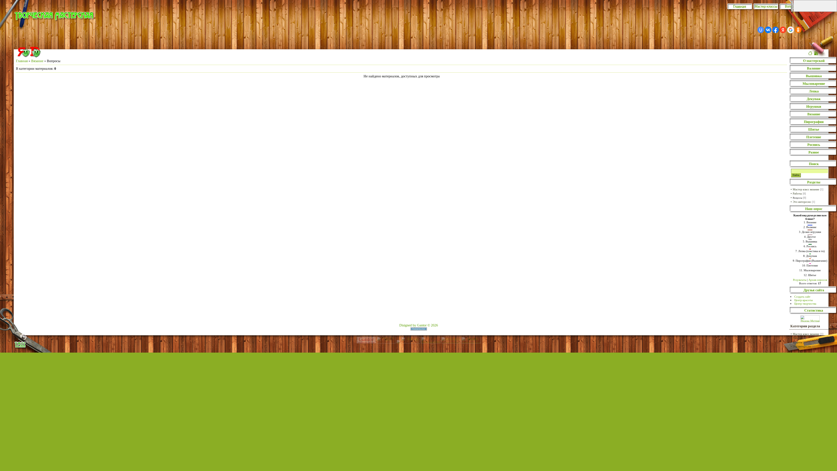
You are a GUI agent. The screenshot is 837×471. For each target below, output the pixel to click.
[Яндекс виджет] (23, 56)
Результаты (799, 280)
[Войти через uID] (760, 30)
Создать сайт (802, 296)
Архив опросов (817, 280)
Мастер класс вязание (806, 189)
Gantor (422, 325)
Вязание (37, 61)
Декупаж (814, 99)
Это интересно (802, 201)
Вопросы (797, 197)
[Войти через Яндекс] (783, 30)
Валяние (813, 68)
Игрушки (813, 106)
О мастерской (814, 61)
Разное (813, 152)
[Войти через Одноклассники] (798, 30)
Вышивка (814, 76)
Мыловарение (814, 83)
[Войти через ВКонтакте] (768, 30)
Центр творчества (805, 303)
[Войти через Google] (790, 29)
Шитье (813, 129)
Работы (797, 193)
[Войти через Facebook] (775, 30)
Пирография (814, 122)
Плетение (813, 137)
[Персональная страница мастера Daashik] (35, 56)
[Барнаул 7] (399, 342)
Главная (22, 61)
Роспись (813, 145)
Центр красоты (803, 300)
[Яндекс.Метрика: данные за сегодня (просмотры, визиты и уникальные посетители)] (810, 318)
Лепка (814, 91)
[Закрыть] (792, 10)
